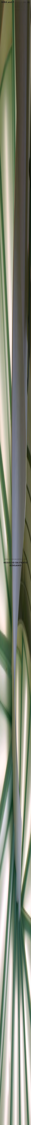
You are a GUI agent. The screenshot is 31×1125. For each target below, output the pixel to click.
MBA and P (7, 2)
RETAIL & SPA (22, 559)
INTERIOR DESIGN (10, 559)
